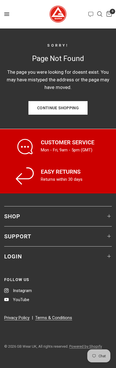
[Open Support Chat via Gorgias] (90, 14)
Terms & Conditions (53, 317)
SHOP (12, 216)
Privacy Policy (17, 317)
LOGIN (13, 256)
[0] (108, 14)
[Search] (99, 14)
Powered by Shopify (85, 346)
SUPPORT (17, 236)
